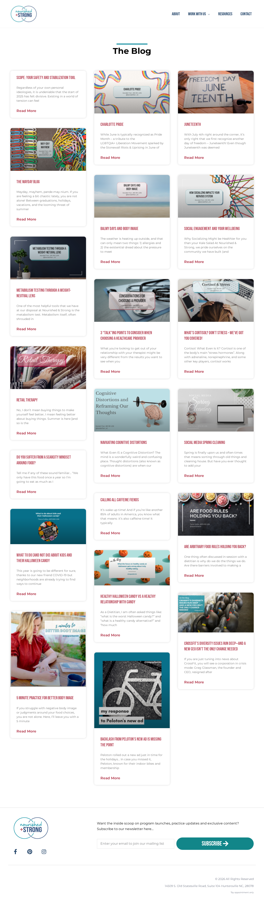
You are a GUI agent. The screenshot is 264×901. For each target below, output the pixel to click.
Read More (26, 111)
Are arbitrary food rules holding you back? (215, 546)
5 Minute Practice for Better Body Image (45, 698)
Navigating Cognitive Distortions (123, 442)
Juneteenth (192, 124)
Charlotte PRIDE (112, 124)
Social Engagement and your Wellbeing (212, 228)
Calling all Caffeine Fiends (119, 499)
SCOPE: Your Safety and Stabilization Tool (45, 77)
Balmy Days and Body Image (119, 228)
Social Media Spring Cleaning (204, 442)
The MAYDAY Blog (28, 181)
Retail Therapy (27, 400)
